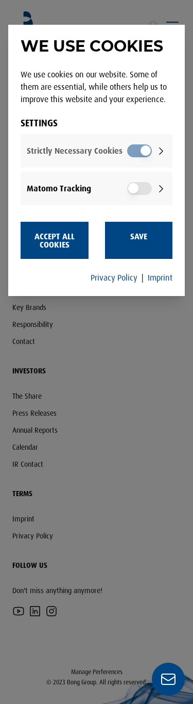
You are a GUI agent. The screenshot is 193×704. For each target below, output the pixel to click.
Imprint (160, 277)
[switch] (139, 150)
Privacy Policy (114, 277)
